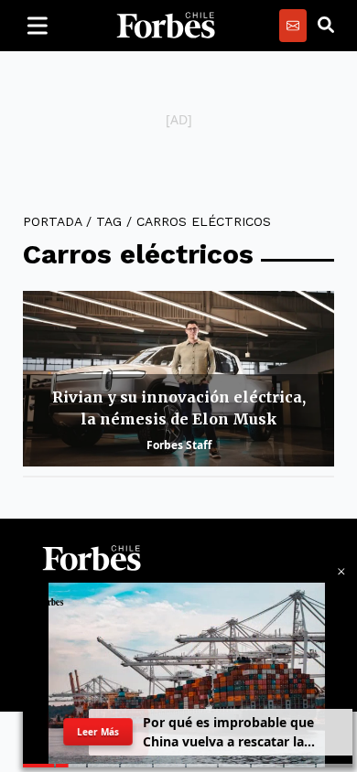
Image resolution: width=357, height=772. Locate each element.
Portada (52, 221)
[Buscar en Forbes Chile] (326, 25)
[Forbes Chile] (165, 25)
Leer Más (98, 731)
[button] (341, 571)
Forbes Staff (178, 445)
